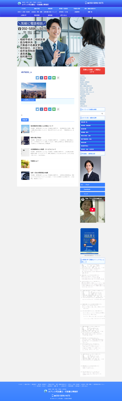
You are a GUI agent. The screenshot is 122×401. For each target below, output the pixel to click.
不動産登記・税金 (87, 139)
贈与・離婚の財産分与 (90, 8)
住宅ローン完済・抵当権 (24, 12)
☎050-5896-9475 (95, 3)
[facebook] (41, 77)
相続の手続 (37, 8)
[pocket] (45, 77)
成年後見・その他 (63, 12)
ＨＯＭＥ (23, 8)
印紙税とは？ (35, 161)
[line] (54, 77)
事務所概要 (37, 15)
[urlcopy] (58, 77)
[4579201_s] (49, 77)
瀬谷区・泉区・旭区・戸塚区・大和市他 (57, 389)
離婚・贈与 (85, 132)
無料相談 (50, 15)
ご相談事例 (76, 12)
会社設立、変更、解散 (37, 12)
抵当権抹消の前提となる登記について (43, 126)
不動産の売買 (77, 8)
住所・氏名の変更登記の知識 (39, 172)
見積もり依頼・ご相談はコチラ (92, 71)
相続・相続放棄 (86, 125)
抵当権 (84, 142)
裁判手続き (85, 146)
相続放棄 (50, 8)
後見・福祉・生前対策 (88, 149)
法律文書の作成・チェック (50, 12)
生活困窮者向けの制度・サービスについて (43, 149)
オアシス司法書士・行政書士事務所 (35, 4)
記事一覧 (85, 122)
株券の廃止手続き (36, 137)
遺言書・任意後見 (63, 8)
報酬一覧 (90, 12)
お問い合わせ (63, 15)
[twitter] (37, 77)
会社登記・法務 (86, 135)
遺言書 (84, 129)
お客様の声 (23, 15)
